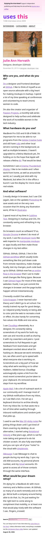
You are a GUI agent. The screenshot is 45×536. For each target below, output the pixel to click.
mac (37, 68)
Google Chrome (10, 234)
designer (23, 68)
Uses (15, 16)
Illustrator (21, 210)
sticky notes (32, 421)
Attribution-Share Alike (15, 529)
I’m (4, 83)
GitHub (9, 87)
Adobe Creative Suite (32, 140)
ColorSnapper (9, 299)
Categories (21, 26)
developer (31, 68)
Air (20, 160)
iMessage (7, 453)
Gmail (22, 464)
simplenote (22, 448)
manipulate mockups (30, 241)
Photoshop (34, 199)
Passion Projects (11, 112)
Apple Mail (8, 388)
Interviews (8, 26)
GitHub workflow (11, 256)
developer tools (28, 237)
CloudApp (13, 325)
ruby (18, 143)
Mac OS (23, 421)
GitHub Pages (14, 280)
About (32, 26)
